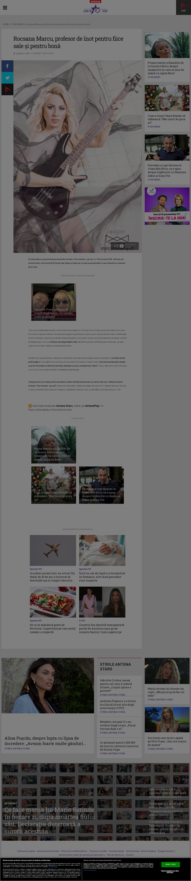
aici (51, 874)
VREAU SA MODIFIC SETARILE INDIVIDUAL (170, 871)
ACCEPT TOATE (171, 864)
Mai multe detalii (53, 866)
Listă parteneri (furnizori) (90, 870)
